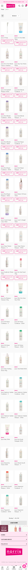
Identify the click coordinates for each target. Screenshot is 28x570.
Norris (7, 562)
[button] (26, 1)
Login (3, 40)
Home (2, 9)
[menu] (2, 6)
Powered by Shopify (12, 562)
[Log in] (23, 6)
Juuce (2, 36)
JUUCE (7, 9)
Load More (14, 523)
